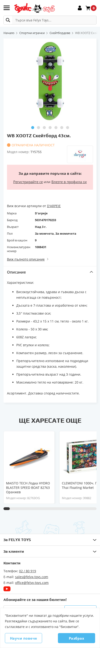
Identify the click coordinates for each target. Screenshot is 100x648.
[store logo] (34, 8)
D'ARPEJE (54, 206)
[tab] (50, 272)
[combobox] (50, 20)
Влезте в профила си (69, 181)
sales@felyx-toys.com (31, 577)
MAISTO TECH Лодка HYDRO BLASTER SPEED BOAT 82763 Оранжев (28, 487)
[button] (33, 127)
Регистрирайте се (28, 181)
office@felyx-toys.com (32, 582)
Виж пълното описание (26, 259)
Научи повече (23, 638)
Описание (16, 272)
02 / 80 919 (27, 571)
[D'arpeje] (80, 154)
